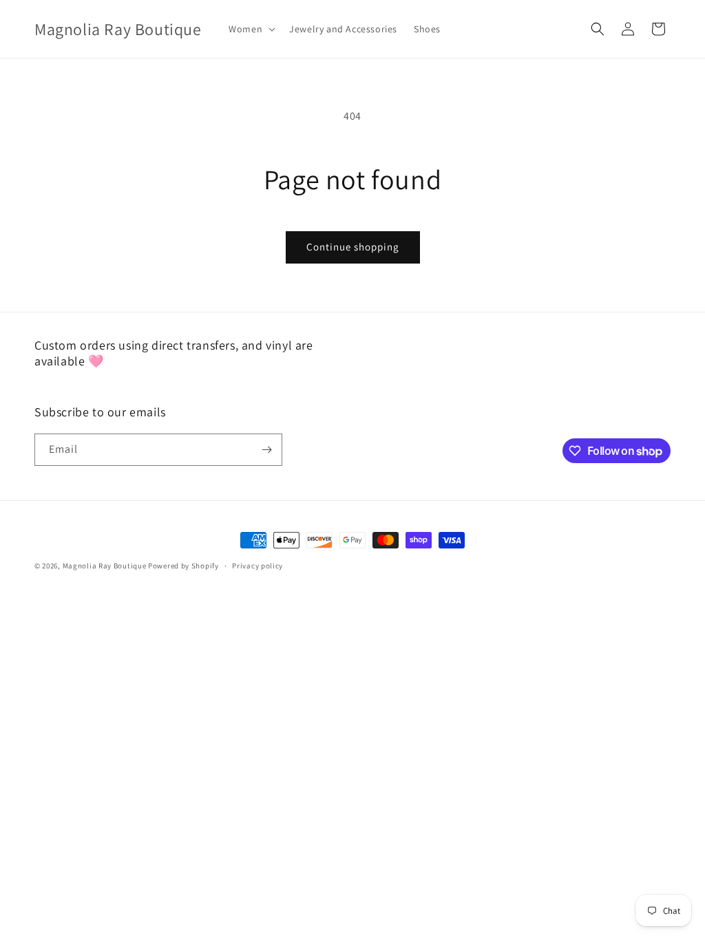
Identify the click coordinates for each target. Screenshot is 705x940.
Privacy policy (257, 565)
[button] (250, 28)
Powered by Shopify (183, 565)
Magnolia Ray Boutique (105, 565)
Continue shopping (352, 246)
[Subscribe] (266, 450)
